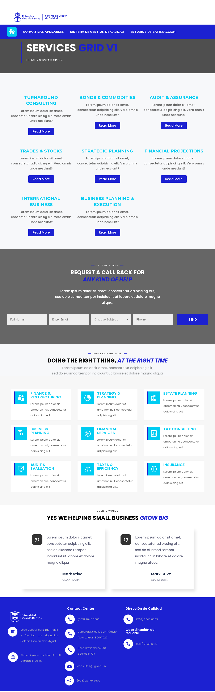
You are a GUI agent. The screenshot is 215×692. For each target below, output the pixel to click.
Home (12, 34)
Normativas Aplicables (43, 32)
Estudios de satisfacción (153, 32)
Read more (41, 131)
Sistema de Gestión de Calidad (97, 32)
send (192, 319)
